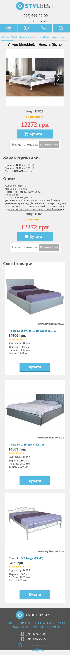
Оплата (59, 623)
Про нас (26, 623)
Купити (36, 134)
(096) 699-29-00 (35, 15)
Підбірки (37, 627)
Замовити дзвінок (38, 646)
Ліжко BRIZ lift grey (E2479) (26, 444)
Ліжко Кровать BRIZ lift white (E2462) (32, 331)
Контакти (43, 623)
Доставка (58, 209)
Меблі (12, 623)
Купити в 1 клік (49, 144)
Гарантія (54, 627)
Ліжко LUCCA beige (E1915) (25, 558)
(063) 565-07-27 (35, 20)
